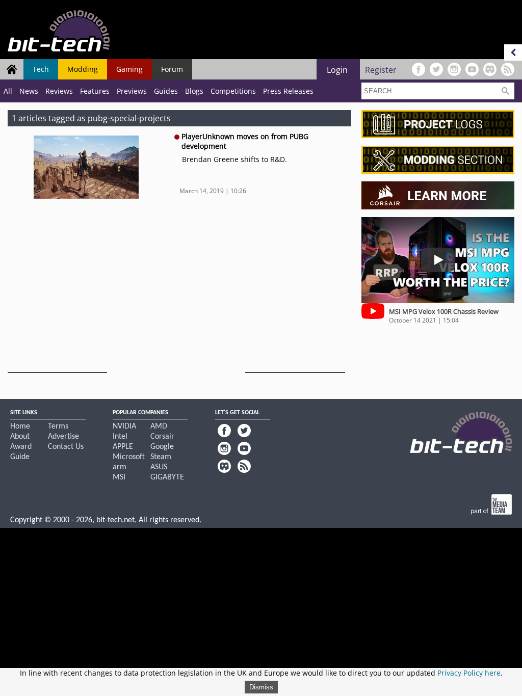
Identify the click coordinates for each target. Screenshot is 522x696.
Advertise (63, 437)
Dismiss (261, 687)
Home (20, 426)
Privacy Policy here (469, 673)
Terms (58, 426)
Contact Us (66, 447)
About (20, 437)
